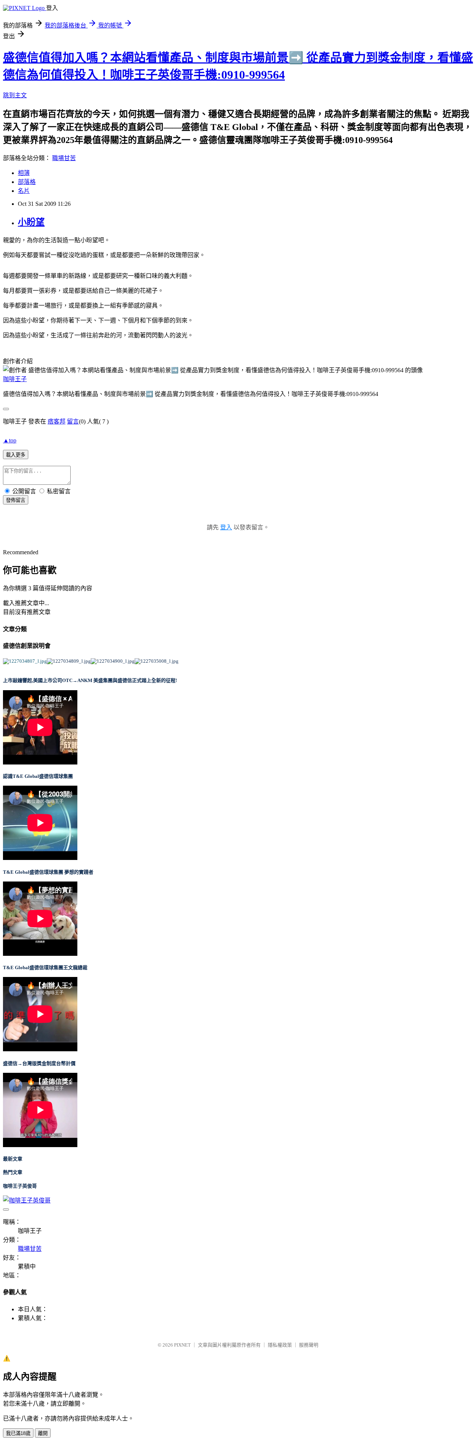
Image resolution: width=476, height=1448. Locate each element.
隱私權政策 (280, 1345)
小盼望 (31, 222)
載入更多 (15, 455)
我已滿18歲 (18, 1433)
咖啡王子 (15, 379)
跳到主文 (15, 95)
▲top (9, 440)
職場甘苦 (64, 158)
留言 (73, 421)
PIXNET (182, 1345)
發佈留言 (15, 500)
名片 (24, 191)
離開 (43, 1433)
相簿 (24, 173)
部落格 (27, 182)
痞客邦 (56, 421)
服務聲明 (308, 1345)
